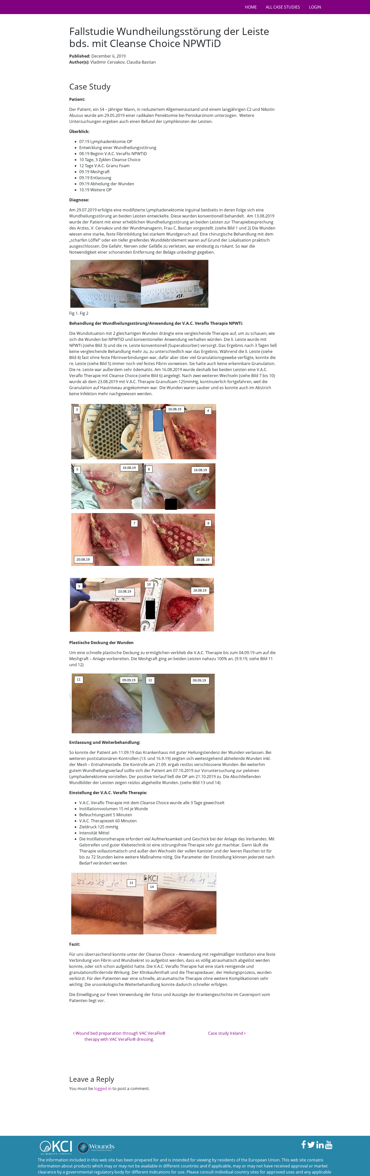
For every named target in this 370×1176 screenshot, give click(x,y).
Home (251, 7)
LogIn (315, 7)
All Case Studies (283, 7)
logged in (103, 1088)
